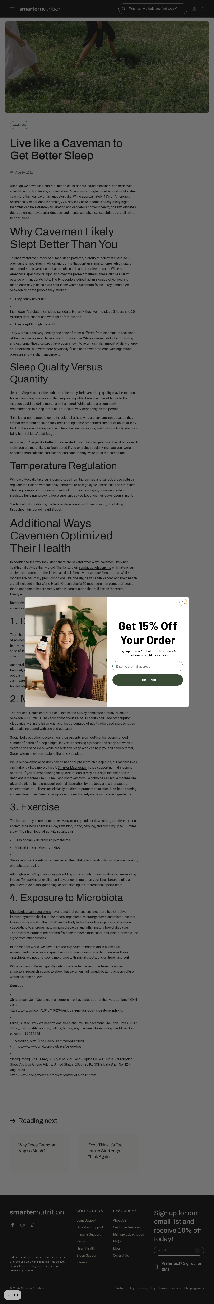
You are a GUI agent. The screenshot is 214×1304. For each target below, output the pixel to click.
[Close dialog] (183, 602)
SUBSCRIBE (147, 680)
